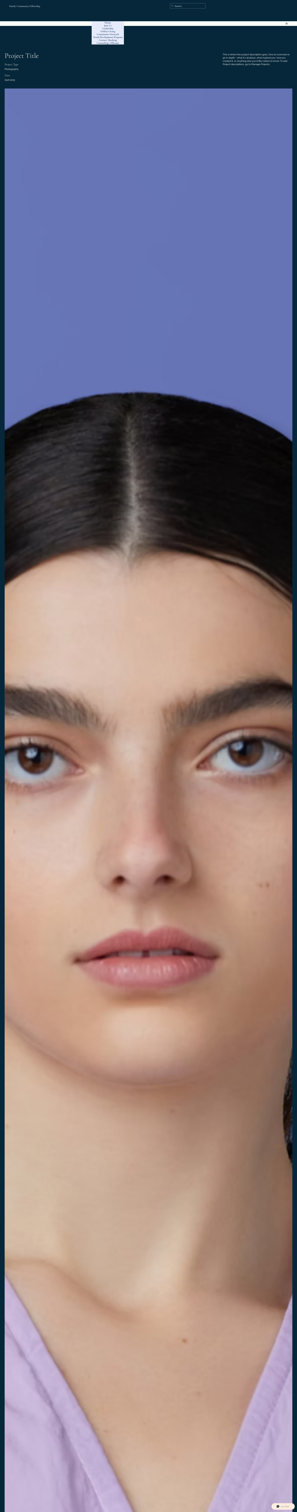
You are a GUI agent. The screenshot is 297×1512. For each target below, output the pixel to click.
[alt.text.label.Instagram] (286, 23)
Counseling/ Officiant (108, 43)
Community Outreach (108, 34)
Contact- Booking (108, 40)
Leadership (107, 28)
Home (108, 22)
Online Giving (107, 31)
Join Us (107, 25)
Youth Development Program (108, 37)
